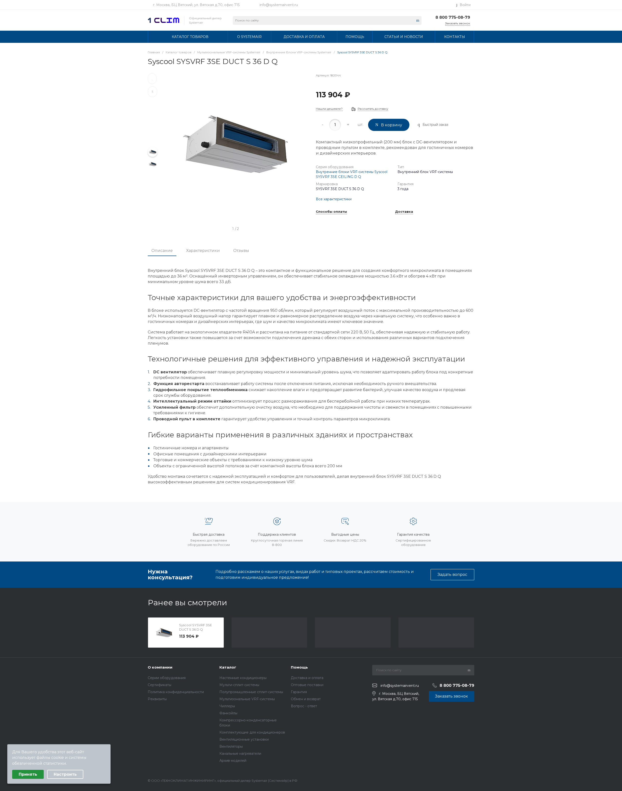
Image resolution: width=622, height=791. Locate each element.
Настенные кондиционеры (243, 678)
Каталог (227, 667)
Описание (162, 250)
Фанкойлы (228, 713)
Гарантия (299, 692)
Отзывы (241, 250)
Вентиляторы (231, 746)
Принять (28, 774)
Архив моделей (232, 760)
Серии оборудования (167, 678)
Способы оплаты (331, 211)
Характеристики (203, 250)
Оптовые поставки (307, 685)
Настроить (65, 774)
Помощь (299, 667)
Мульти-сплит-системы (239, 685)
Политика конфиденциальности (176, 692)
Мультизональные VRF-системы (247, 699)
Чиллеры (227, 706)
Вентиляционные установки (244, 739)
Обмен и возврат (306, 699)
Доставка (404, 211)
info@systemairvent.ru (278, 5)
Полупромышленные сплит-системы (251, 692)
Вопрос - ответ (304, 706)
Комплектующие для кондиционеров (252, 732)
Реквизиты (157, 699)
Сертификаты (159, 685)
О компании (160, 667)
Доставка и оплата (307, 678)
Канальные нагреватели (240, 753)
